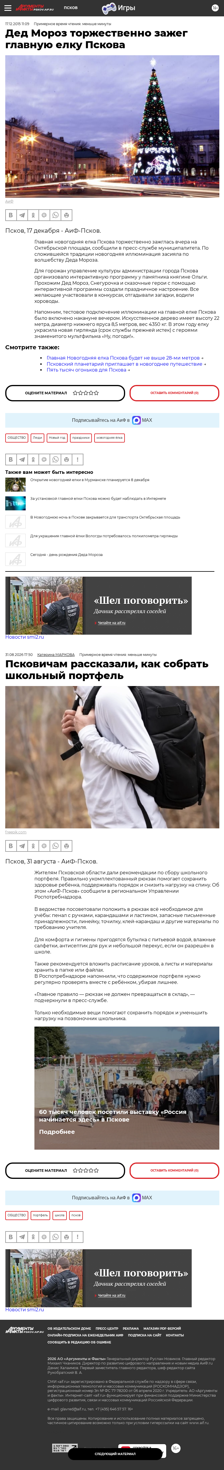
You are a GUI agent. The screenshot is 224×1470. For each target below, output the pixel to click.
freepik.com (16, 832)
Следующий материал (115, 1454)
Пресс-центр (107, 1329)
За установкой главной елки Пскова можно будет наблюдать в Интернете (98, 498)
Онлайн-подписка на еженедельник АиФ (85, 1335)
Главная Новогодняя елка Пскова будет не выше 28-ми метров (123, 358)
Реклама (131, 1329)
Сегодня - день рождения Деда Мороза (66, 554)
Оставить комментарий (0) (174, 393)
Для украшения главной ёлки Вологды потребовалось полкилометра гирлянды (104, 536)
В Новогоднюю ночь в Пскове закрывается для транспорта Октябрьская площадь (105, 517)
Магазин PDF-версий (162, 1329)
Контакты (175, 1335)
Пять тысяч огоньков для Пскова (86, 370)
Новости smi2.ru (24, 637)
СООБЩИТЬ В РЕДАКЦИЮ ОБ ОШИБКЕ (79, 1342)
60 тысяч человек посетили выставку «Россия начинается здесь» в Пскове (113, 1115)
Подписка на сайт (144, 1335)
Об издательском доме (69, 1329)
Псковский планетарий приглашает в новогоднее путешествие (124, 364)
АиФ (9, 201)
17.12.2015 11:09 (17, 24)
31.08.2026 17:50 (19, 654)
